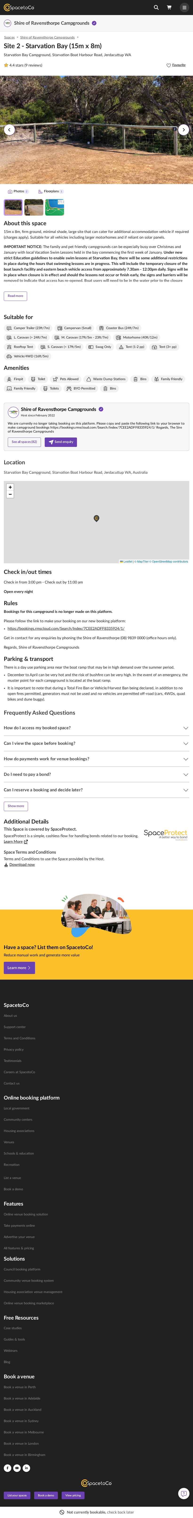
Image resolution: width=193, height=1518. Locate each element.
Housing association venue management (33, 1292)
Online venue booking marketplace (29, 1303)
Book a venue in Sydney (21, 1421)
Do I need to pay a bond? (27, 775)
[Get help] (183, 1493)
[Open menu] (184, 7)
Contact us (12, 1083)
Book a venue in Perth (20, 1387)
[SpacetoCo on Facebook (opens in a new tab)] (7, 1468)
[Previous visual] (9, 129)
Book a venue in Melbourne (24, 1432)
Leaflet (127, 561)
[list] (96, 1049)
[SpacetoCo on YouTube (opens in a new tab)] (17, 1468)
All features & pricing (19, 1248)
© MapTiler (141, 561)
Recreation (12, 1165)
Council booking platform (22, 1269)
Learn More (13, 842)
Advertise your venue (19, 1237)
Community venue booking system (29, 1280)
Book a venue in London (21, 1443)
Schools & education (19, 1153)
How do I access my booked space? (37, 728)
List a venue (12, 1178)
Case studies (13, 1328)
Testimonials (12, 1061)
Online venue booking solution (26, 1214)
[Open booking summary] (169, 7)
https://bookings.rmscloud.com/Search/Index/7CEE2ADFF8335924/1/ (66, 629)
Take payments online (19, 1225)
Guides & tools (14, 1339)
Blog (7, 1362)
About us (10, 1015)
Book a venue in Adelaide (22, 1398)
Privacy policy (14, 1049)
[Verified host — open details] (94, 23)
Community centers (18, 1119)
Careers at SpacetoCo (19, 1072)
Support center (15, 1027)
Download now (22, 865)
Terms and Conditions (19, 1038)
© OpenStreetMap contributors (168, 561)
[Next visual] (183, 129)
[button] (156, 7)
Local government (16, 1108)
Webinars (10, 1350)
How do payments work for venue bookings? (46, 759)
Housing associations (19, 1131)
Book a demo (13, 1189)
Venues (9, 1142)
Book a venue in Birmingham (24, 1455)
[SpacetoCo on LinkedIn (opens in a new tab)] (26, 1468)
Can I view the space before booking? (39, 743)
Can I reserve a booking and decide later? (43, 790)
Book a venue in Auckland (22, 1410)
